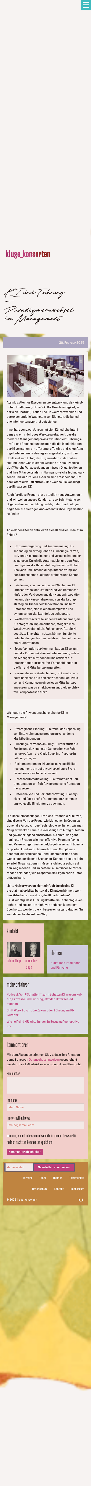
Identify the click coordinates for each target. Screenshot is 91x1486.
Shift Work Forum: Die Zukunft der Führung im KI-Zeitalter (40, 1013)
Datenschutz (39, 1188)
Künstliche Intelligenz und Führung (65, 965)
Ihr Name (12, 1100)
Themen (57, 1177)
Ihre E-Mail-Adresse (18, 1117)
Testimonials (76, 1177)
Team (42, 1177)
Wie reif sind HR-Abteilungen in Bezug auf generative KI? (43, 1024)
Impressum (77, 1188)
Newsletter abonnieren (54, 1167)
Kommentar (13, 1073)
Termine (28, 1177)
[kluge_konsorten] (27, 254)
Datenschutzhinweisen (44, 1059)
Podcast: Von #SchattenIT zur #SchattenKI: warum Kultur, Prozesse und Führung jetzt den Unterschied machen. (44, 999)
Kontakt (59, 1188)
